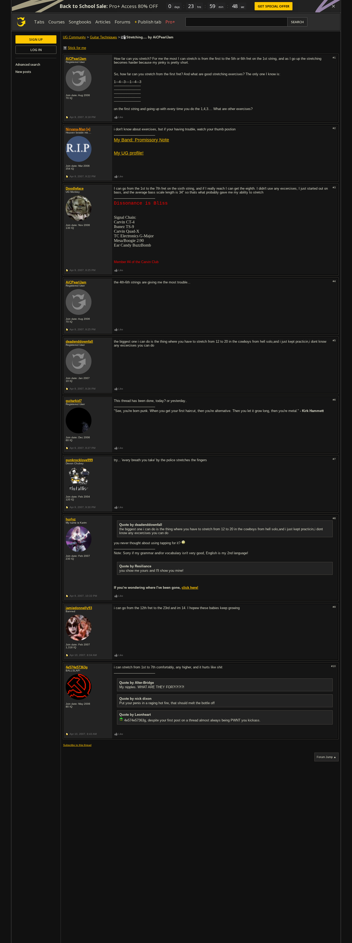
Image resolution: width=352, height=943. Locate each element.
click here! (190, 588)
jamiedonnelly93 (79, 608)
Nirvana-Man (76, 129)
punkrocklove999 (79, 460)
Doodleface (74, 188)
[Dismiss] (333, 6)
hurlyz (71, 519)
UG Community (74, 37)
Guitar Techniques (103, 37)
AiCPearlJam (76, 59)
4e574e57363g (77, 667)
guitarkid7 (74, 401)
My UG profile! (129, 153)
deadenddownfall (79, 341)
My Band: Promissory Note (141, 139)
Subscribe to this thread (77, 745)
